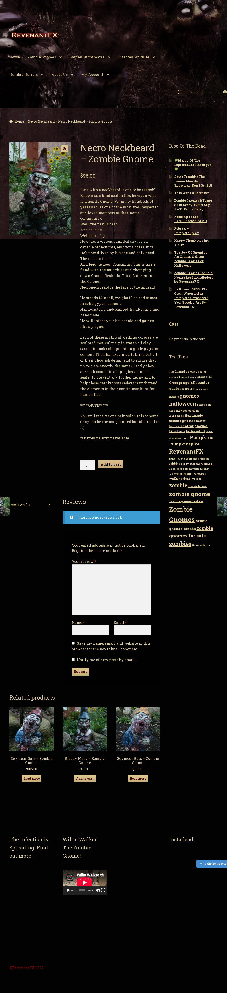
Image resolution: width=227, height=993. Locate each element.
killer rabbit (195, 431)
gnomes (189, 395)
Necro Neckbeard (41, 121)
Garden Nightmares (87, 57)
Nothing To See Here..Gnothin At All (190, 219)
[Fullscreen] (103, 890)
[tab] (31, 505)
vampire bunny (198, 468)
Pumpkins (201, 437)
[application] (85, 882)
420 (171, 371)
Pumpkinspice (184, 443)
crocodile (204, 377)
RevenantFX (186, 451)
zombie (178, 485)
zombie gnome (189, 494)
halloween (182, 403)
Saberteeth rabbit (180, 458)
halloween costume (186, 410)
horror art (175, 426)
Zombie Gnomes (42, 57)
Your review (84, 561)
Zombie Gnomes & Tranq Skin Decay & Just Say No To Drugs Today (193, 204)
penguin (183, 438)
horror (200, 421)
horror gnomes (195, 426)
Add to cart (111, 464)
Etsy (195, 389)
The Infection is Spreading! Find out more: (28, 847)
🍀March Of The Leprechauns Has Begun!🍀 (193, 164)
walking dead (180, 478)
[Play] (68, 890)
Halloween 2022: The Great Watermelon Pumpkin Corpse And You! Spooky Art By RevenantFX (191, 298)
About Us (59, 74)
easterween (180, 388)
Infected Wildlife (133, 57)
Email (120, 622)
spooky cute (187, 463)
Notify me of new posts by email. (106, 659)
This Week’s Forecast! (191, 193)
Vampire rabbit (181, 473)
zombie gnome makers (186, 501)
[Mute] (98, 890)
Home (14, 57)
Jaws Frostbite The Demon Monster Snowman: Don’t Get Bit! (193, 181)
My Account (92, 74)
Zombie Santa (201, 545)
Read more (31, 778)
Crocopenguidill (183, 383)
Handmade (176, 415)
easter (203, 382)
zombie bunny (197, 486)
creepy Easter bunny (182, 377)
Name (78, 622)
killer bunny (177, 431)
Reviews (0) (19, 504)
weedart (196, 478)
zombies (180, 543)
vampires (199, 473)
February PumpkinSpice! (186, 230)
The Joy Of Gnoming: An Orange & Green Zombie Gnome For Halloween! (191, 258)
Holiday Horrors (23, 74)
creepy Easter (197, 371)
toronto (182, 468)
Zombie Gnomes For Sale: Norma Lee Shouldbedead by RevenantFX (193, 277)
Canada (180, 371)
